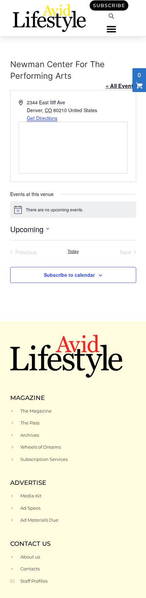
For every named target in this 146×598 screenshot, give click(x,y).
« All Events (121, 86)
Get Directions (42, 118)
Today (73, 251)
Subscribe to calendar (69, 274)
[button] (111, 28)
